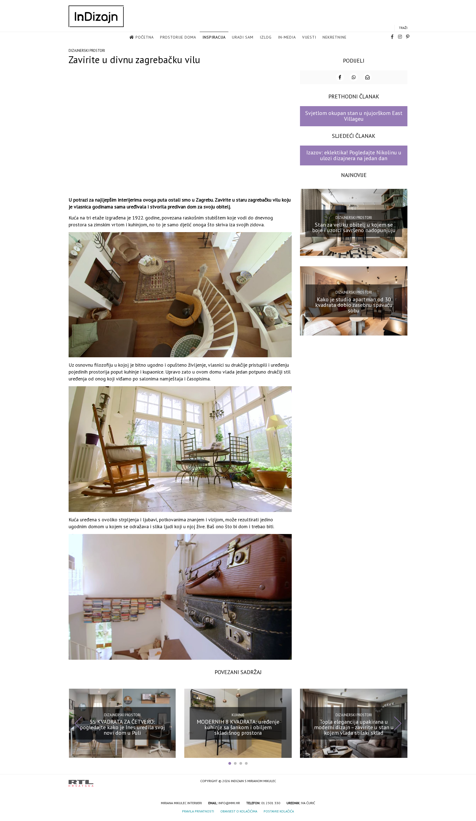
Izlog (266, 37)
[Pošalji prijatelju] (367, 77)
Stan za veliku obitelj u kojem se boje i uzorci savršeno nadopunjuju (354, 227)
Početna (145, 37)
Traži (403, 28)
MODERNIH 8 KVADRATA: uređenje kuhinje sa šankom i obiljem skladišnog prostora (238, 727)
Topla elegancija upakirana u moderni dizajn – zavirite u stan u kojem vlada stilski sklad (354, 727)
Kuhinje (238, 714)
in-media (287, 37)
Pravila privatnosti (198, 811)
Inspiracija (214, 37)
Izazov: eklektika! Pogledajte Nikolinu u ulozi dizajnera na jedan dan (353, 155)
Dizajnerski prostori (87, 50)
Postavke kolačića (279, 811)
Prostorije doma (178, 37)
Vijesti (309, 37)
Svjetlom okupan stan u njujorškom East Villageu (353, 115)
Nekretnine (335, 37)
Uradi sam (242, 37)
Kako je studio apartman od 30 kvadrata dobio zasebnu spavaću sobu (354, 305)
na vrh (401, 781)
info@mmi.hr (229, 803)
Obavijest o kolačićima (238, 811)
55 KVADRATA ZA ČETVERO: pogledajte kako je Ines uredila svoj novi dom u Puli (122, 727)
